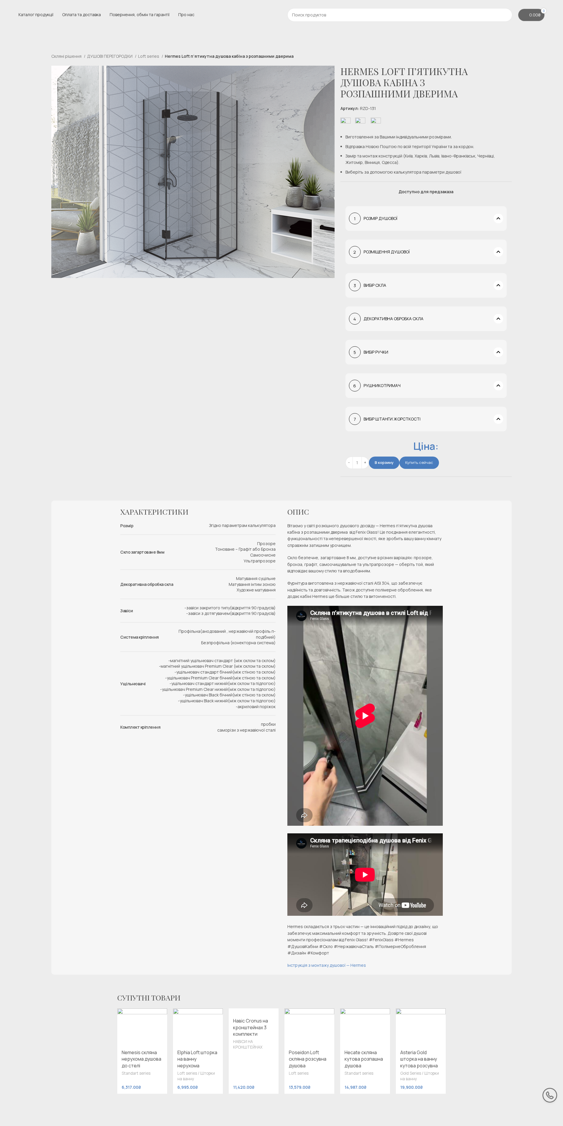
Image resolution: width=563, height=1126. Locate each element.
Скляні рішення (66, 56)
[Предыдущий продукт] (497, 57)
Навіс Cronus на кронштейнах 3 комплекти (250, 1027)
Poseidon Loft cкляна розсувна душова (307, 1059)
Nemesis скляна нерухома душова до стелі (141, 1059)
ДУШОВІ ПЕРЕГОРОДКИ (110, 56)
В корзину (384, 462)
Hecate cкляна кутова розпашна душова (364, 1059)
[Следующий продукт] (509, 57)
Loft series (149, 56)
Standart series (136, 1073)
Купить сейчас (419, 462)
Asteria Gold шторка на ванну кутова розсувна (419, 1059)
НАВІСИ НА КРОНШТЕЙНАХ (247, 1044)
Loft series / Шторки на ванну (196, 1076)
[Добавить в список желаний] (159, 1015)
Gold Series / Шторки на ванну (419, 1076)
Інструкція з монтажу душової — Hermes (326, 965)
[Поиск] (505, 15)
